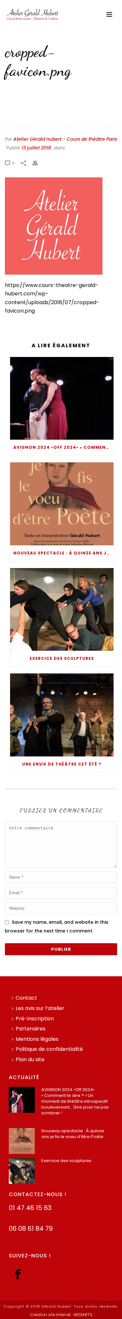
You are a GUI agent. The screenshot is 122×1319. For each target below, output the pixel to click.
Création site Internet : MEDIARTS (61, 1314)
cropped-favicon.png (56, 89)
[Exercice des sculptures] (62, 609)
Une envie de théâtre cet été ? (62, 764)
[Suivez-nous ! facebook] (18, 1274)
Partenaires (31, 1028)
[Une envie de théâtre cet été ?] (62, 714)
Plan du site (30, 1059)
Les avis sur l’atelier (40, 1008)
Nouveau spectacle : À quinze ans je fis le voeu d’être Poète (63, 553)
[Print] (38, 163)
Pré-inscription (35, 1018)
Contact (26, 998)
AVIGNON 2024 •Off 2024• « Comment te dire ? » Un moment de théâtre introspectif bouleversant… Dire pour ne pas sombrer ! (63, 447)
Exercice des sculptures (62, 658)
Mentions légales (37, 1039)
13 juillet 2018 (36, 148)
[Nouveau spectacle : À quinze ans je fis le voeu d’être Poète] (62, 503)
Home (22, 89)
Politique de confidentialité (49, 1049)
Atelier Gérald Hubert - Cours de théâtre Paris (65, 139)
